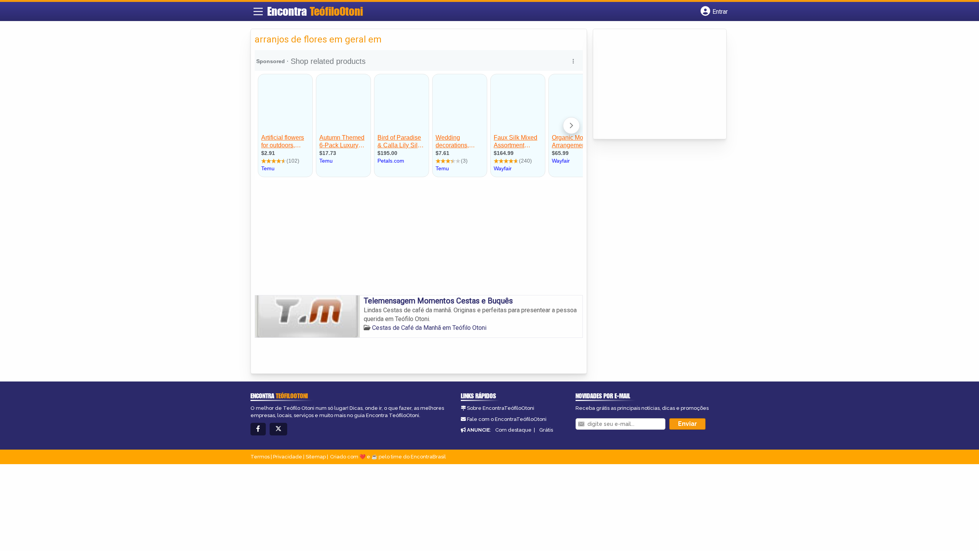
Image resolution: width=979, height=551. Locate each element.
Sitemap (316, 457)
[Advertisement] (419, 237)
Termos (260, 457)
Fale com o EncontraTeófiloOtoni (506, 419)
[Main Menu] (258, 11)
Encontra (315, 11)
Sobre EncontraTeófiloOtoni (500, 408)
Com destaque (513, 430)
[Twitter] (278, 429)
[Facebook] (258, 429)
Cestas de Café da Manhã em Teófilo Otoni (429, 327)
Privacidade (287, 457)
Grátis (546, 430)
